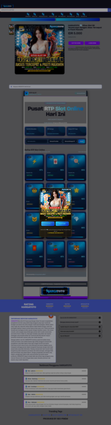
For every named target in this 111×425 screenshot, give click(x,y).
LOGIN (48, 224)
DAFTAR (62, 224)
